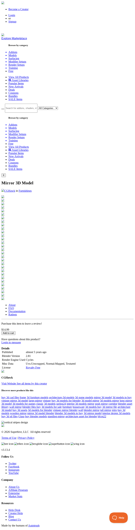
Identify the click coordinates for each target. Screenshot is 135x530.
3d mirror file (109, 406)
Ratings (12, 314)
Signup (12, 21)
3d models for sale (51, 406)
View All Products (18, 77)
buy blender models (36, 416)
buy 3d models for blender (66, 400)
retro (114, 410)
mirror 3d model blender (40, 413)
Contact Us (14, 519)
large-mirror (35, 400)
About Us (13, 486)
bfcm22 (102, 416)
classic (39, 403)
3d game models (84, 397)
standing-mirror (56, 416)
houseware (79, 406)
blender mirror (91, 410)
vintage (47, 400)
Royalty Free (33, 367)
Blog (11, 516)
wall (80, 410)
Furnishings (25, 190)
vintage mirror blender (65, 410)
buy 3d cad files (10, 397)
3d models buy (93, 406)
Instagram (13, 469)
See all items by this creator (32, 383)
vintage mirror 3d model (14, 400)
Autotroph (34, 525)
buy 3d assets (19, 410)
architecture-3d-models (61, 397)
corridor (112, 403)
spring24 (61, 403)
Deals (11, 89)
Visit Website (9, 383)
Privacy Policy (26, 437)
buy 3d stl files (9, 416)
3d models (50, 403)
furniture (67, 406)
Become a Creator (18, 9)
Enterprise (14, 493)
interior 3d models (77, 403)
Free (10, 71)
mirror (90, 403)
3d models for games (24, 403)
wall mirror (15, 406)
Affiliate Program (18, 490)
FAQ (11, 308)
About (11, 304)
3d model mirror (90, 400)
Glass (21, 416)
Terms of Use (8, 437)
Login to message (11, 342)
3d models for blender (40, 410)
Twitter (12, 463)
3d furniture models (37, 397)
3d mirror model (93, 413)
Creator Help (15, 513)
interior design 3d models (116, 413)
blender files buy (31, 406)
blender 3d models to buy (69, 413)
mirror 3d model (103, 397)
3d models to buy (122, 397)
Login (11, 15)
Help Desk (14, 510)
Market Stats (15, 496)
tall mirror (105, 410)
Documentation (16, 311)
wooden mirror (18, 413)
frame (23, 397)
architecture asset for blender (81, 416)
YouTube (13, 472)
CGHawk (9, 190)
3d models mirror (109, 400)
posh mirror (101, 403)
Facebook (13, 466)
